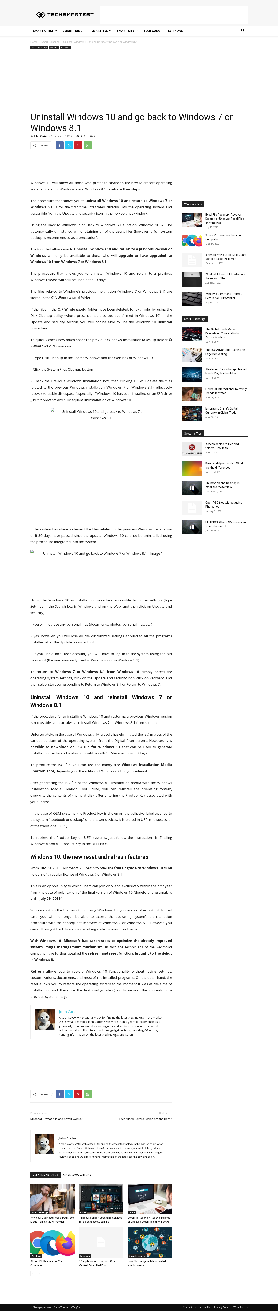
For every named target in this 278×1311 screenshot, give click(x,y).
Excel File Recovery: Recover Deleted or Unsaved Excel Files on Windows (224, 218)
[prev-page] (32, 1273)
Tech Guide (151, 31)
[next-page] (39, 1273)
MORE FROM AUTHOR (77, 1175)
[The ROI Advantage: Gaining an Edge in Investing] (192, 355)
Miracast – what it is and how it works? (56, 1119)
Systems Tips (193, 433)
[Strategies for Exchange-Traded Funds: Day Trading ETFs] (192, 374)
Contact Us (189, 1307)
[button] (243, 31)
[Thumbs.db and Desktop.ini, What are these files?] (192, 488)
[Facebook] (60, 145)
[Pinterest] (78, 145)
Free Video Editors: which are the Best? (145, 1119)
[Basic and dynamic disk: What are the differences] (192, 468)
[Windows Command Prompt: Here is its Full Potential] (192, 299)
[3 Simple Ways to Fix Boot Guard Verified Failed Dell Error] (101, 1242)
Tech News (174, 31)
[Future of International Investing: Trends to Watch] (192, 394)
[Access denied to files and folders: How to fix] (192, 449)
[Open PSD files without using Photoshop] (192, 508)
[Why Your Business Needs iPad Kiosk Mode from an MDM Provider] (52, 1199)
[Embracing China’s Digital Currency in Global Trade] (192, 413)
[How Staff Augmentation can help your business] (150, 1242)
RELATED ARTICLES (45, 1175)
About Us (204, 1307)
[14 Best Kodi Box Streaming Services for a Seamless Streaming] (101, 1199)
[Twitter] (69, 145)
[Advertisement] (174, 15)
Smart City (125, 31)
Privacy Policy (222, 1307)
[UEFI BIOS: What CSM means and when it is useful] (192, 527)
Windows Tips (193, 204)
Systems (54, 47)
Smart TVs (99, 31)
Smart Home (72, 31)
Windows (65, 47)
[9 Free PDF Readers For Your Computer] (52, 1242)
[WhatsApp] (88, 145)
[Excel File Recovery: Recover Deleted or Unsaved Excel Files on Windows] (150, 1199)
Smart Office (43, 31)
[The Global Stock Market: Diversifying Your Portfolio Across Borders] (192, 334)
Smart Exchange (50, 42)
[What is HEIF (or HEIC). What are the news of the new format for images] (192, 279)
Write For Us (240, 1307)
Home (33, 42)
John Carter (41, 136)
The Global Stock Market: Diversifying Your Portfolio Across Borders (222, 333)
